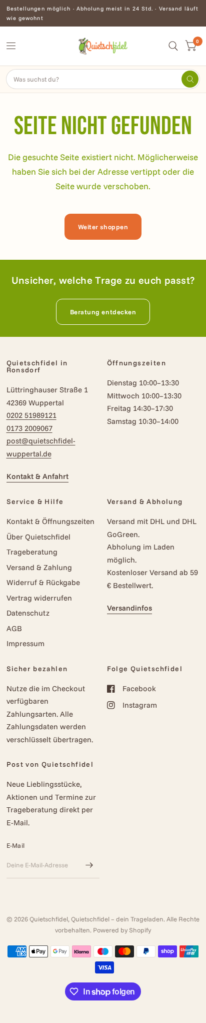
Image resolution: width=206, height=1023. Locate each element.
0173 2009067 (29, 428)
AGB (14, 628)
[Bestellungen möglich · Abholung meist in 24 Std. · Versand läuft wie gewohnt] (103, 13)
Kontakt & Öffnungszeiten (50, 521)
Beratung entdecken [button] (103, 312)
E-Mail (15, 845)
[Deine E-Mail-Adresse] (90, 865)
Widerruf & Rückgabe (43, 582)
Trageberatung (32, 552)
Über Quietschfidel (38, 537)
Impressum (25, 643)
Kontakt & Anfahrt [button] (37, 476)
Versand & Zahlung (39, 567)
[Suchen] (190, 79)
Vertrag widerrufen (39, 598)
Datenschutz (28, 613)
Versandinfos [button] (129, 608)
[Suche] (173, 46)
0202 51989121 (31, 415)
